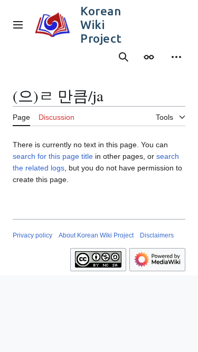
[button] (18, 24)
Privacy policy (32, 235)
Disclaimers (157, 235)
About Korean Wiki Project (96, 235)
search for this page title (53, 156)
